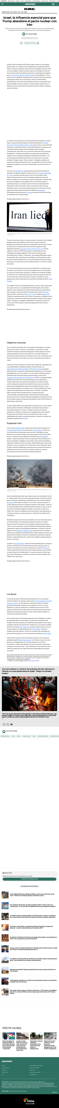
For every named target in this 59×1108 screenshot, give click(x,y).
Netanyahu (41, 190)
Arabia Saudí (26, 736)
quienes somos (5, 1067)
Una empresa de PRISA (29, 1100)
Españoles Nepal (36, 1)
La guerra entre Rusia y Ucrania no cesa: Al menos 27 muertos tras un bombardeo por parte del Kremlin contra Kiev (21, 1045)
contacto (4, 1070)
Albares (18, 1)
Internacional (5, 736)
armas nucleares (43, 736)
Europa (15, 12)
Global (29, 9)
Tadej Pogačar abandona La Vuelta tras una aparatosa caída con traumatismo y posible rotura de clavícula (33, 981)
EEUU (11, 12)
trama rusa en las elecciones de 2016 (22, 75)
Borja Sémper (28, 1)
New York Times (30, 294)
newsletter (5, 1072)
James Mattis (47, 633)
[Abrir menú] (2, 4)
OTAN (22, 12)
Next (54, 693)
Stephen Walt (20, 428)
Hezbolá (43, 436)
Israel (25, 12)
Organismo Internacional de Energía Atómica (20, 377)
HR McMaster (36, 629)
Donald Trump (52, 1)
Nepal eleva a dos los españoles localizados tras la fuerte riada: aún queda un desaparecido (36, 1044)
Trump (28, 192)
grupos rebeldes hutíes (26, 530)
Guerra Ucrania (6, 12)
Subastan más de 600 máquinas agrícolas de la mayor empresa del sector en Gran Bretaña (33, 970)
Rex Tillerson (24, 627)
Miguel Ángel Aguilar (24, 640)
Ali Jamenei (10, 502)
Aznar (22, 1)
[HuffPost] (7, 1061)
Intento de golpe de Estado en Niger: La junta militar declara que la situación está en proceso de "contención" (8, 1044)
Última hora (53, 4)
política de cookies (34, 1067)
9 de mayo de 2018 (34, 660)
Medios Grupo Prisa (29, 1104)
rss (3, 1074)
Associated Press (19, 543)
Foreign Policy (37, 430)
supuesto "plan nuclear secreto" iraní (32, 249)
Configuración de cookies (36, 1065)
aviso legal (32, 1070)
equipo (3, 1065)
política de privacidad (35, 1072)
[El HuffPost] (30, 4)
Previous (5, 693)
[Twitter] (7, 724)
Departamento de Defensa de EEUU (18, 369)
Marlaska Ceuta (11, 1)
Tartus (46, 548)
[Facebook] (4, 724)
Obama (46, 292)
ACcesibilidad (33, 1074)
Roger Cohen (46, 294)
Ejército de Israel (37, 369)
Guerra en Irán (45, 1)
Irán (34, 736)
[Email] (11, 724)
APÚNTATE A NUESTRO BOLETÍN (29, 879)
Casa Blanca (19, 171)
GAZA (19, 12)
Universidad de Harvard (14, 430)
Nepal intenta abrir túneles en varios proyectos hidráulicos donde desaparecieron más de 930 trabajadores (50, 1044)
